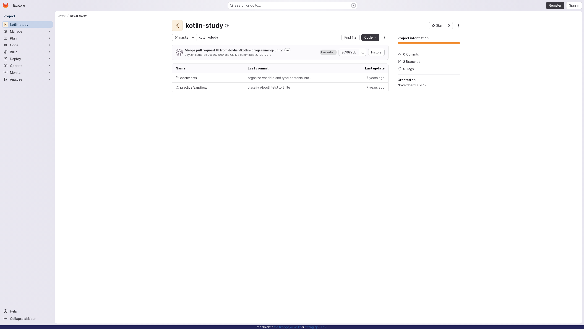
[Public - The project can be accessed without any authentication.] (227, 25)
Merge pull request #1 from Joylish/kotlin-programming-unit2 (234, 50)
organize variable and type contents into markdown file (280, 78)
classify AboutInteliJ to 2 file (269, 87)
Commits (411, 54)
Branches (411, 62)
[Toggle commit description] (287, 50)
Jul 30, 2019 (216, 54)
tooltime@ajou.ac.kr (287, 327)
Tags (408, 69)
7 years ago (375, 78)
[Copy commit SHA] (362, 52)
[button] (328, 52)
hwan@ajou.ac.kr (316, 327)
